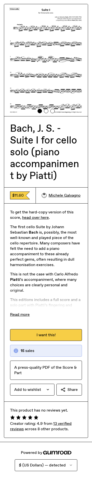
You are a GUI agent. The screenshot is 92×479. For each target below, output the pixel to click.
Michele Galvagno (64, 195)
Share (72, 389)
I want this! (46, 335)
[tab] (40, 111)
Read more (20, 314)
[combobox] (32, 390)
